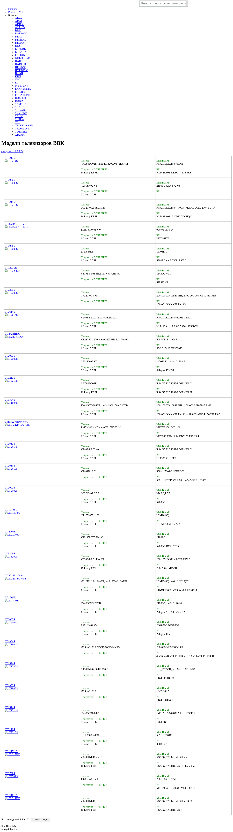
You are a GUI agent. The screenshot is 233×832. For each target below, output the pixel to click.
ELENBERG (22, 48)
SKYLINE (21, 113)
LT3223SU (11, 267)
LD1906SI (10, 597)
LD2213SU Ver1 (14, 575)
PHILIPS (20, 91)
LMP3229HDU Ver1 (16, 421)
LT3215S (10, 201)
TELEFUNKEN (24, 125)
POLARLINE (23, 94)
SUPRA (19, 119)
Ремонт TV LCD (17, 12)
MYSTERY (21, 85)
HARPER (20, 64)
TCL (17, 122)
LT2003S (10, 355)
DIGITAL (20, 39)
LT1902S (10, 685)
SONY (19, 116)
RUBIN (19, 101)
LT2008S (10, 245)
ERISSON (21, 51)
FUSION (20, 55)
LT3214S (10, 157)
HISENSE (20, 67)
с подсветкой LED (12, 151)
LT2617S (10, 443)
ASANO (20, 27)
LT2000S (10, 179)
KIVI (18, 76)
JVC (17, 79)
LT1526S (10, 663)
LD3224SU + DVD (16, 223)
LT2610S (10, 465)
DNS (18, 45)
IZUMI (19, 73)
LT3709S (10, 773)
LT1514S (10, 707)
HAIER (19, 61)
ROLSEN (20, 97)
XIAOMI (20, 134)
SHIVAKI (20, 110)
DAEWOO (21, 33)
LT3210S (10, 729)
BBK (18, 30)
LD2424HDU (12, 333)
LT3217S (10, 377)
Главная (12, 8)
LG (17, 82)
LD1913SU (11, 509)
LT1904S (10, 641)
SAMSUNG (22, 104)
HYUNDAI (21, 70)
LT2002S (10, 487)
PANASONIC (23, 88)
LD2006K (10, 531)
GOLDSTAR (22, 58)
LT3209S (10, 553)
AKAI (18, 21)
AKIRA (19, 24)
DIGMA (19, 42)
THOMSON (22, 128)
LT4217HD (11, 751)
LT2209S (10, 289)
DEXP (18, 36)
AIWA (18, 18)
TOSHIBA (21, 131)
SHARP (19, 107)
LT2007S (10, 619)
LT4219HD (11, 795)
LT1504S (10, 399)
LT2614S (10, 311)
